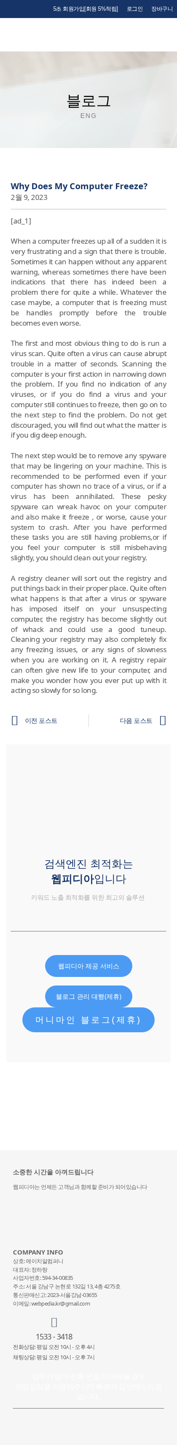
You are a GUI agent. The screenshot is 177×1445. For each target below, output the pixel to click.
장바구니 (162, 9)
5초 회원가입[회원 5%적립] (85, 9)
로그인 (135, 9)
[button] (168, 34)
